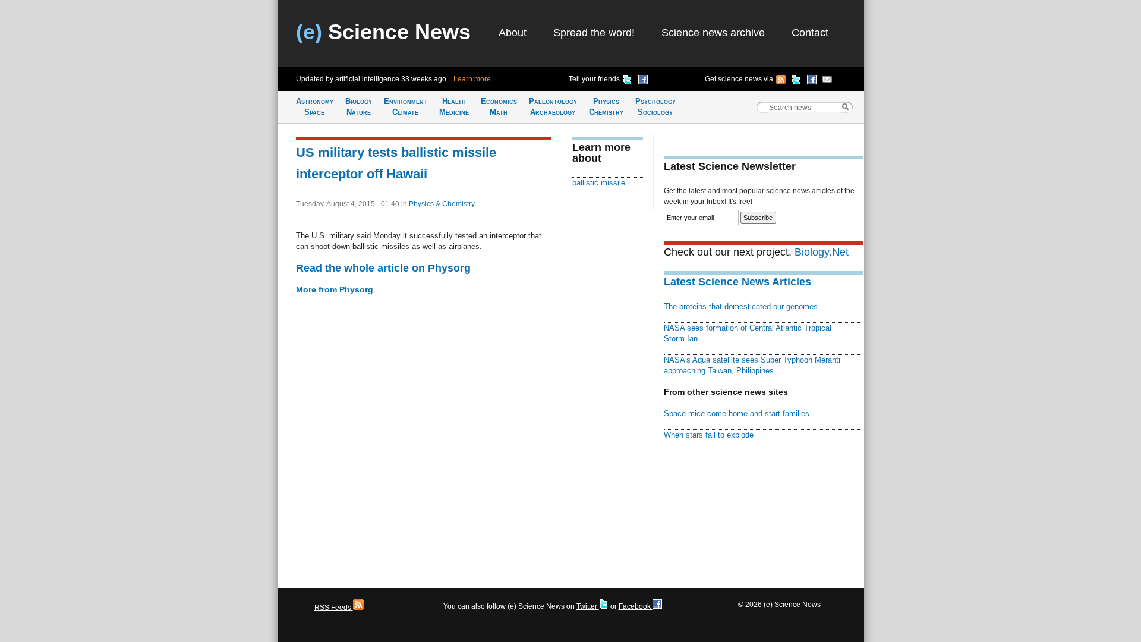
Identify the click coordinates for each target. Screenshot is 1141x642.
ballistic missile (598, 182)
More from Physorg (334, 289)
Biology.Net (822, 252)
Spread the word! (594, 33)
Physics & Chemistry (442, 204)
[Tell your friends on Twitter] (627, 81)
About (513, 33)
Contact (810, 33)
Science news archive (713, 33)
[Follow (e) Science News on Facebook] (811, 81)
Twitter (587, 606)
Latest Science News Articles (737, 282)
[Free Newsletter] (827, 81)
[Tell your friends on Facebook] (643, 81)
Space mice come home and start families (736, 413)
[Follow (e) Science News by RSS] (781, 81)
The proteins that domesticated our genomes (741, 306)
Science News (383, 32)
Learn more (472, 79)
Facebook (636, 606)
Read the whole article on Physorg (383, 268)
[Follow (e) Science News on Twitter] (796, 81)
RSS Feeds (333, 607)
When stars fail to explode (709, 434)
